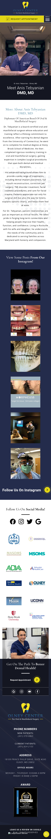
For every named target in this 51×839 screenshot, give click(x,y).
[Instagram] (21, 691)
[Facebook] (37, 691)
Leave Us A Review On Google (25, 829)
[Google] (13, 691)
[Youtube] (29, 691)
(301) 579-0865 (25, 736)
